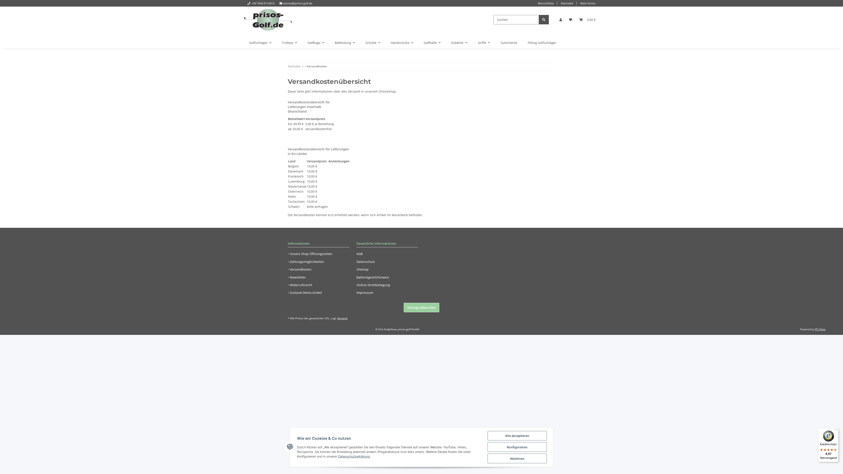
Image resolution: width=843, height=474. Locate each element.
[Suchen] (544, 19)
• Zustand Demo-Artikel (305, 293)
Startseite (567, 3)
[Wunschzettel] (571, 19)
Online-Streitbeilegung (373, 285)
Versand (342, 318)
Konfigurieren (517, 447)
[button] (561, 19)
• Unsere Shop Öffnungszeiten (310, 254)
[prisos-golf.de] (268, 20)
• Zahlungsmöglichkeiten (306, 262)
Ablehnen (517, 458)
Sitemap (363, 269)
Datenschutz (366, 262)
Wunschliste (546, 3)
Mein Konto (588, 3)
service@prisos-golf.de (297, 3)
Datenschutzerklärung (354, 456)
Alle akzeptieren (517, 436)
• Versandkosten (300, 269)
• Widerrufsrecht (300, 285)
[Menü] (836, 430)
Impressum (365, 293)
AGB (360, 254)
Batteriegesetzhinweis (373, 277)
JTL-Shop (820, 329)
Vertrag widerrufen (421, 307)
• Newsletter (297, 277)
